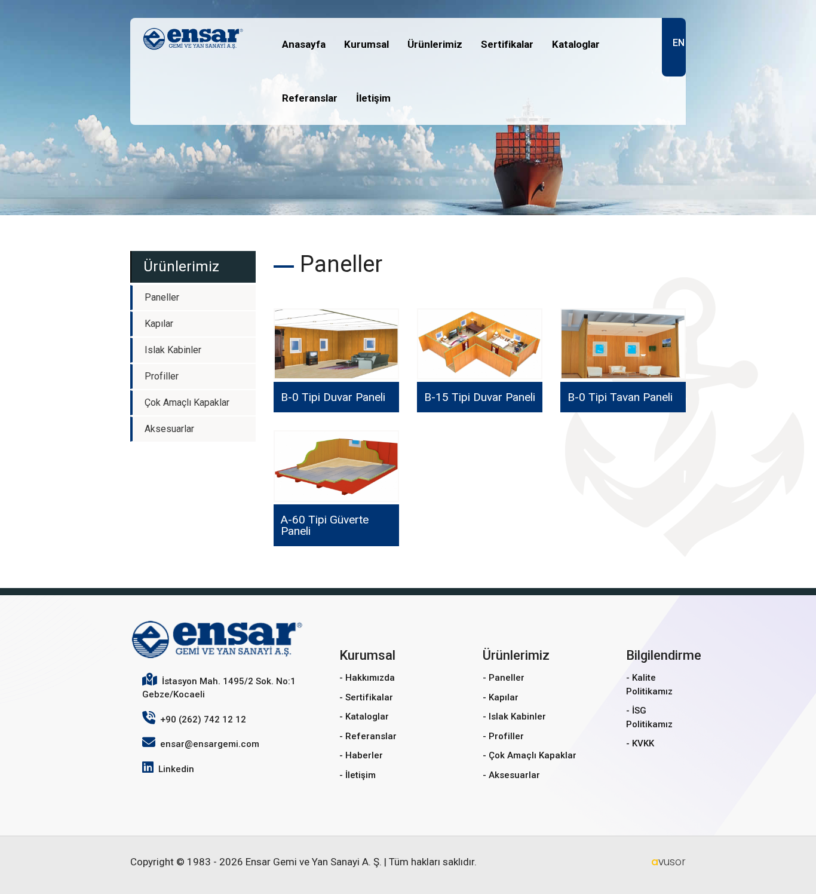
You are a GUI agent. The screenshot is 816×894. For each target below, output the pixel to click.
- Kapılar (501, 697)
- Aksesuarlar (511, 775)
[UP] (788, 866)
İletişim (373, 98)
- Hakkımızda (367, 677)
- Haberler (361, 755)
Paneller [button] (162, 297)
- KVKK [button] (640, 743)
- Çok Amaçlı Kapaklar (529, 755)
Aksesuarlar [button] (169, 428)
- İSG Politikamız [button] (649, 717)
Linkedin (176, 769)
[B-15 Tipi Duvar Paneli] (479, 344)
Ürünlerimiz (434, 44)
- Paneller (503, 677)
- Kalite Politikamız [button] (649, 684)
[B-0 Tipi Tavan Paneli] (623, 344)
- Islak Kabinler (514, 716)
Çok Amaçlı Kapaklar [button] (187, 402)
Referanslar (310, 98)
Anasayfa (304, 44)
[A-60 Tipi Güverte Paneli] (336, 466)
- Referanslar (368, 736)
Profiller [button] (162, 376)
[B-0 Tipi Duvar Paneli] (336, 344)
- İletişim (357, 775)
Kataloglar (576, 44)
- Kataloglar (364, 716)
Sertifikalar (507, 44)
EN (679, 42)
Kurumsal (366, 44)
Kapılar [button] (159, 323)
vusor (668, 862)
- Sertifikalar (366, 697)
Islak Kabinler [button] (173, 350)
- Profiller (503, 736)
